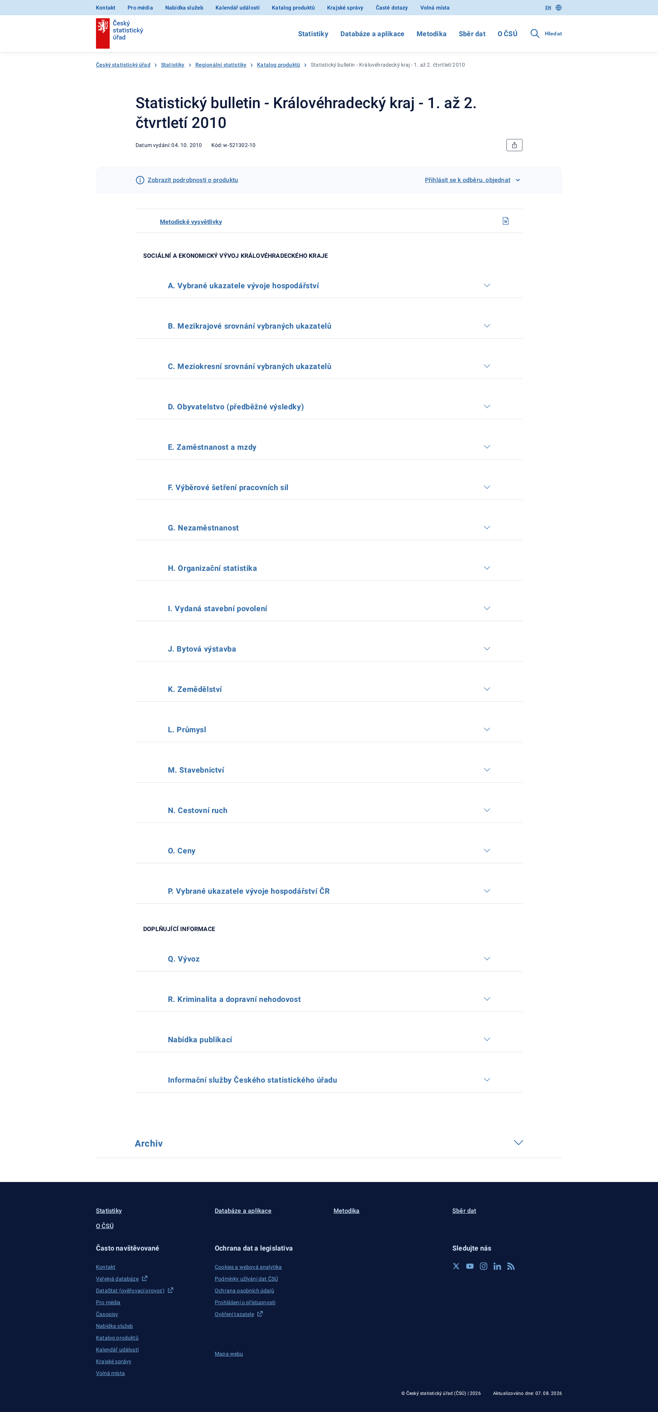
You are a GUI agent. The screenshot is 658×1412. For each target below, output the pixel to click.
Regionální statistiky (221, 65)
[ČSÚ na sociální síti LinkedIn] (497, 1266)
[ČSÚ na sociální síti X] (456, 1266)
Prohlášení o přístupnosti (245, 1302)
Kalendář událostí (238, 8)
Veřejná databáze (117, 1279)
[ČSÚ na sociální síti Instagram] (483, 1266)
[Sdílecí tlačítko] (514, 145)
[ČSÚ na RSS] (511, 1266)
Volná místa (435, 8)
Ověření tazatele (234, 1314)
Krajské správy (345, 8)
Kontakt (105, 8)
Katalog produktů (293, 8)
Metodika (432, 34)
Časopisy (107, 1314)
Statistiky (313, 34)
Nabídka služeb (184, 8)
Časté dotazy (392, 8)
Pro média (140, 8)
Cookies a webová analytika (248, 1267)
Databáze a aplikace (372, 34)
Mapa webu (229, 1354)
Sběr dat (472, 34)
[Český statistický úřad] (119, 33)
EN (548, 7)
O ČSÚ (507, 34)
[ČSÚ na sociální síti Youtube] (470, 1266)
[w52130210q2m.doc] (505, 220)
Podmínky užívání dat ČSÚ (246, 1279)
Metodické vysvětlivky (191, 221)
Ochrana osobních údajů (244, 1290)
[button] (151, 1248)
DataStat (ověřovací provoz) (130, 1290)
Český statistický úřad (123, 65)
